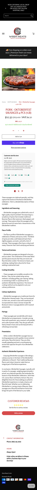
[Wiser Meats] (18, 34)
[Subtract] (13, 130)
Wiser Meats (5, 473)
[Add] (23, 130)
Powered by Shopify (7, 476)
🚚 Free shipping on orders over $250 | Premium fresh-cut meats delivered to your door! (18, 52)
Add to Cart (18, 136)
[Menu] (3, 34)
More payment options (18, 148)
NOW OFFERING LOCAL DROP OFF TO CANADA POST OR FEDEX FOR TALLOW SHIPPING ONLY (18, 7)
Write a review (18, 413)
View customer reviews (12, 185)
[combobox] (17, 16)
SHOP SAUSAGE (12, 102)
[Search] (31, 16)
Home (4, 102)
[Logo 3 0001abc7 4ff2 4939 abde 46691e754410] (18, 429)
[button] (33, 34)
